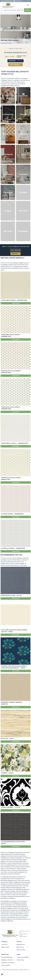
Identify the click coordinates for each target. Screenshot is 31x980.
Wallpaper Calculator (7, 960)
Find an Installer (5, 965)
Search (27, 10)
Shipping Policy (21, 944)
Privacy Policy (20, 960)
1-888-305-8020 (7, 1)
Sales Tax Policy (21, 950)
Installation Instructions (7, 962)
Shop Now (15, 254)
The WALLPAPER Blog (6, 957)
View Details (15, 303)
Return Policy (20, 947)
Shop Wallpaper (15, 64)
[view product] (15, 285)
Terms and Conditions (23, 957)
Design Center (5, 947)
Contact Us (18, 1)
